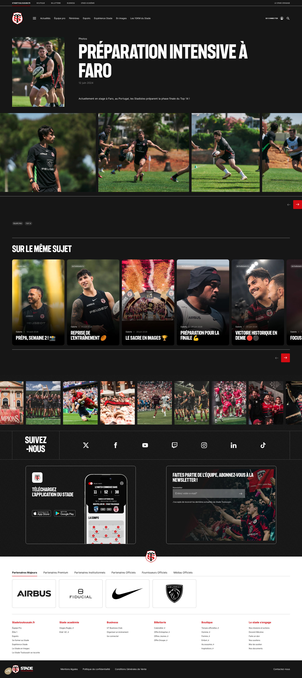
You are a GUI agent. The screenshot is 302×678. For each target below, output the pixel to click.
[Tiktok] (263, 445)
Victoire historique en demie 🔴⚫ (258, 302)
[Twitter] (86, 445)
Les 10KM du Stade (140, 18)
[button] (8, 671)
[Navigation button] (34, 18)
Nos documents (256, 648)
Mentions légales (69, 669)
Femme (204, 636)
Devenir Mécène (256, 632)
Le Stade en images (20, 648)
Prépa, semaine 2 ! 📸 (38, 302)
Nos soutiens (254, 640)
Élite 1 (14, 632)
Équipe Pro (17, 628)
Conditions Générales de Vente (130, 669)
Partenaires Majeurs (24, 572)
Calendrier (158, 628)
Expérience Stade (103, 18)
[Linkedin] (234, 445)
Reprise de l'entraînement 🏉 (93, 302)
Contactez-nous (281, 669)
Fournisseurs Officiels (154, 572)
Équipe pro (59, 18)
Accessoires (206, 644)
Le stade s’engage (282, 3)
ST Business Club (114, 628)
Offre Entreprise (161, 632)
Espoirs (86, 18)
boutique (41, 3)
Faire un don (254, 636)
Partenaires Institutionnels (89, 572)
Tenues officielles (209, 628)
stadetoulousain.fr (21, 3)
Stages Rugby (65, 628)
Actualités (45, 18)
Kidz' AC (63, 632)
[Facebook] (115, 445)
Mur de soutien (255, 644)
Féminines (74, 18)
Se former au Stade (20, 640)
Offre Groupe (159, 640)
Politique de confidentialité (96, 669)
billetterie (56, 3)
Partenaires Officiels (124, 572)
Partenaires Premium (55, 572)
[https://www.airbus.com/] (34, 593)
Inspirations (206, 648)
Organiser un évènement (117, 632)
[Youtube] (145, 445)
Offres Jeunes (160, 636)
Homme (204, 632)
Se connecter (113, 636)
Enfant (204, 640)
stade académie (88, 3)
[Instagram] (204, 445)
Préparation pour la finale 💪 (203, 302)
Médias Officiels (183, 572)
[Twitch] (175, 445)
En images (121, 18)
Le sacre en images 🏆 (148, 302)
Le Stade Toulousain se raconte (26, 652)
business (71, 3)
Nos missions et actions (259, 628)
